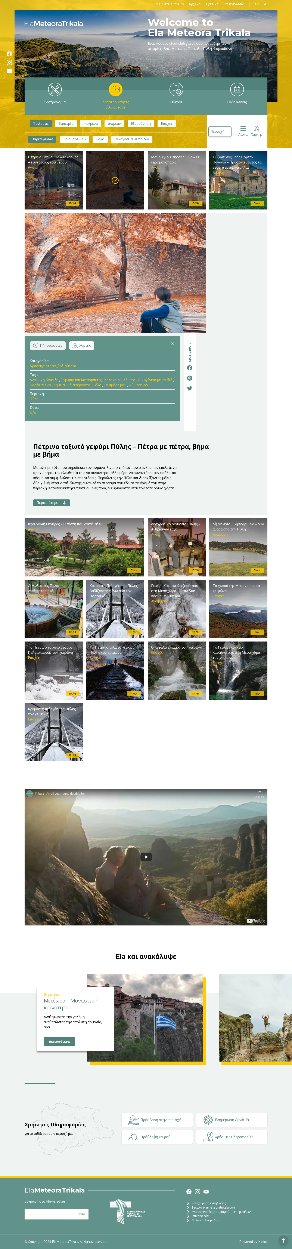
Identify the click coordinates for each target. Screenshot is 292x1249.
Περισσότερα (59, 1042)
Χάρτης (257, 134)
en (257, 4)
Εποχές (167, 124)
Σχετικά (212, 4)
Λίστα (243, 134)
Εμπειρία (66, 124)
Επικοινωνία (234, 4)
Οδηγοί (176, 102)
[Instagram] (9, 62)
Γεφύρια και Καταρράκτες (81, 380)
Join (81, 1214)
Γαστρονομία (55, 102)
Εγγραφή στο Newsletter (45, 1201)
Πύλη (34, 399)
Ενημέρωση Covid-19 (232, 1120)
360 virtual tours (169, 4)
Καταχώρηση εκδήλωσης (209, 1203)
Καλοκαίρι (112, 380)
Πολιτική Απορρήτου (206, 1220)
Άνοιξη (52, 380)
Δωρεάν (114, 124)
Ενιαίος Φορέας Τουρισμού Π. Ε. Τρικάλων (221, 1212)
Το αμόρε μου (74, 139)
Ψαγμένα (91, 124)
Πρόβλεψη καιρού (155, 1137)
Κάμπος (129, 380)
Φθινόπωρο (138, 385)
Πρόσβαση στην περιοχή (160, 1120)
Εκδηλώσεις (237, 102)
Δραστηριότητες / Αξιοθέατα (115, 104)
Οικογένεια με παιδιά (132, 139)
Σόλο (100, 139)
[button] (40, 1082)
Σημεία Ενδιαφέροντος (72, 385)
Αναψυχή (37, 380)
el (265, 4)
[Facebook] (9, 53)
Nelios (262, 1242)
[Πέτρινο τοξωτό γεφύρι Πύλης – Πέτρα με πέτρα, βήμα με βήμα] (115, 180)
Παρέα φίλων (42, 139)
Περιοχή (217, 131)
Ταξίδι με (41, 124)
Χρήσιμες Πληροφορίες (234, 1137)
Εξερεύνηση (141, 124)
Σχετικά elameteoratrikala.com (214, 1207)
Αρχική (195, 4)
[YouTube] (9, 71)
